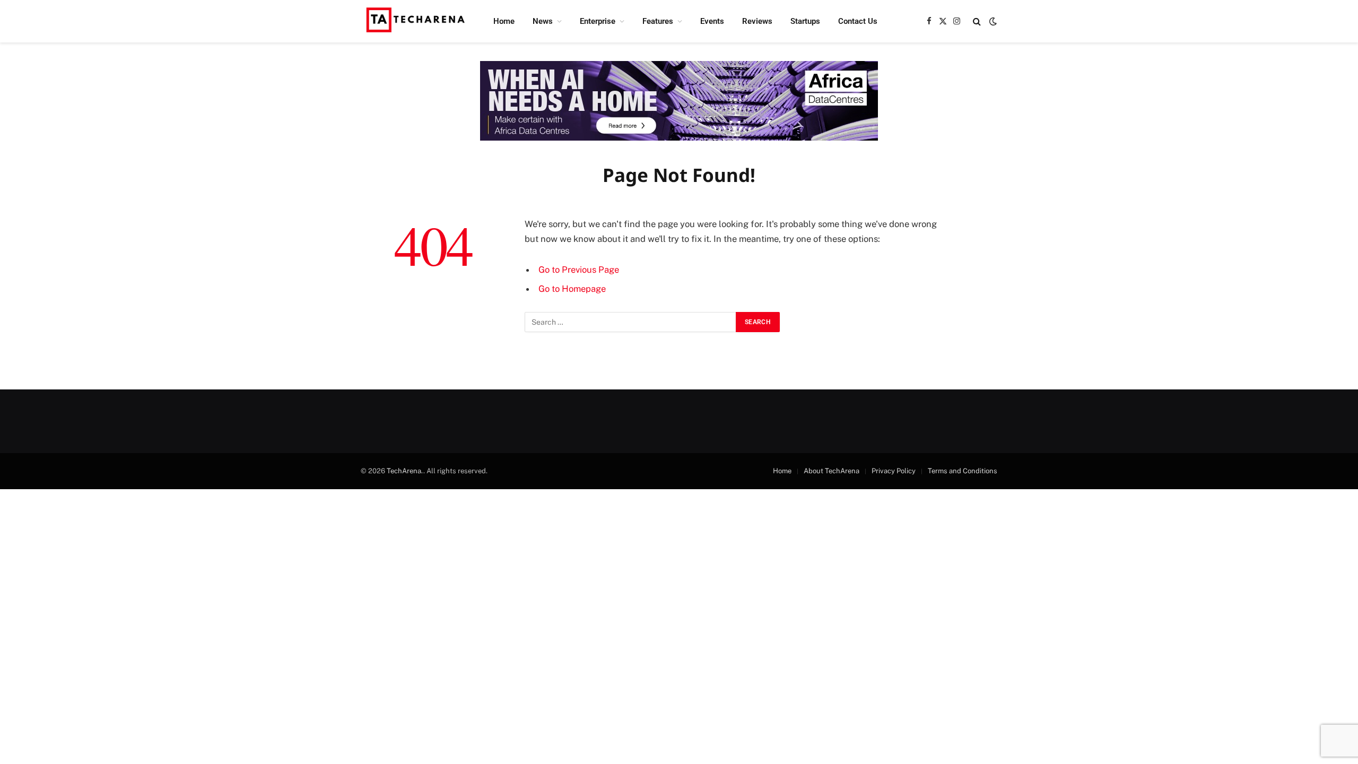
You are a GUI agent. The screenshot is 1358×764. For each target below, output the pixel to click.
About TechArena (831, 471)
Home (504, 21)
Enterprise (597, 21)
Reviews (757, 21)
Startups (805, 21)
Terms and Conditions (962, 471)
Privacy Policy (894, 471)
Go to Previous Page (578, 269)
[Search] (977, 21)
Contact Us (857, 21)
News (543, 21)
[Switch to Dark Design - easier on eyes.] (992, 21)
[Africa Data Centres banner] (679, 101)
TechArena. (405, 471)
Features (657, 21)
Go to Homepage (572, 288)
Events (712, 21)
